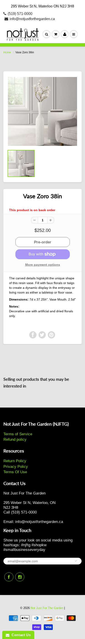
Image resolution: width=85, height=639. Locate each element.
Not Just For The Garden (47, 608)
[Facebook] (8, 576)
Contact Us (20, 635)
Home (7, 52)
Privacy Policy (15, 466)
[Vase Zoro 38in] (42, 111)
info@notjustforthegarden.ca (32, 19)
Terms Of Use (15, 472)
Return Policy (14, 461)
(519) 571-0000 (20, 14)
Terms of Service (17, 434)
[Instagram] (19, 576)
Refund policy (15, 439)
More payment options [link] (42, 264)
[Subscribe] (76, 560)
